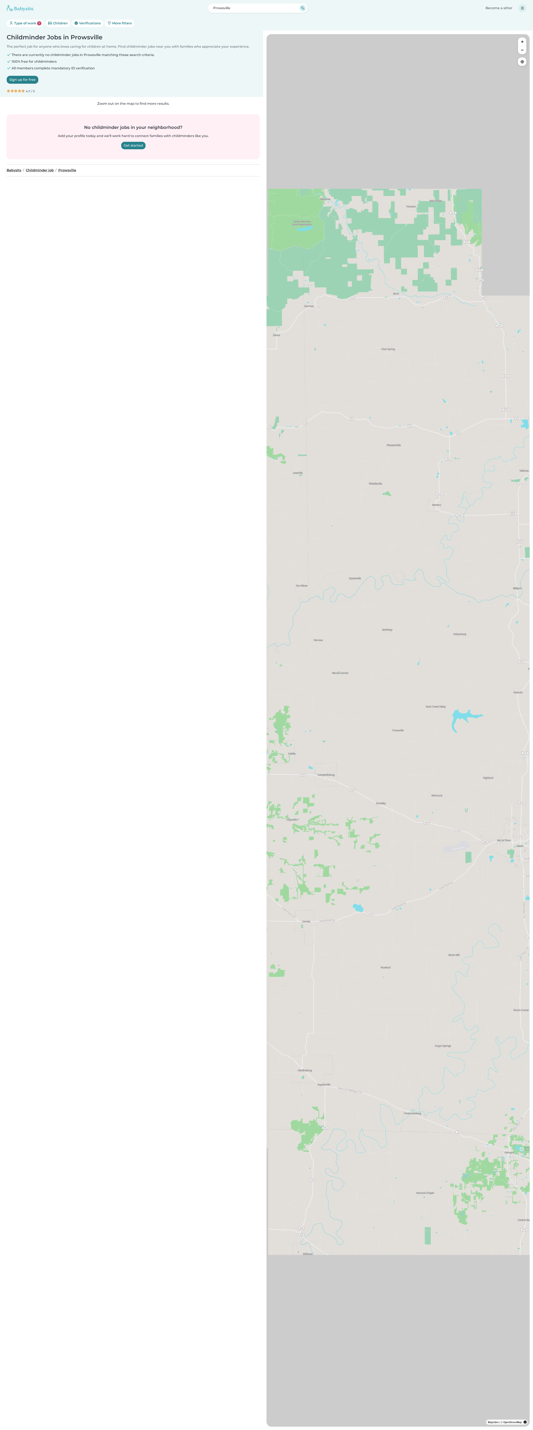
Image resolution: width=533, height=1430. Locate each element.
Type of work (26, 23)
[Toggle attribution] (525, 1422)
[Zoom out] (522, 50)
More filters (121, 23)
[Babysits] (20, 8)
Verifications (89, 23)
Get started (133, 145)
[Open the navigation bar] (522, 8)
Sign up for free (22, 80)
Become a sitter (499, 8)
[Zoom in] (522, 41)
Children (60, 23)
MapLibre (493, 1422)
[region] (398, 730)
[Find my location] (522, 61)
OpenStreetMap (512, 1422)
